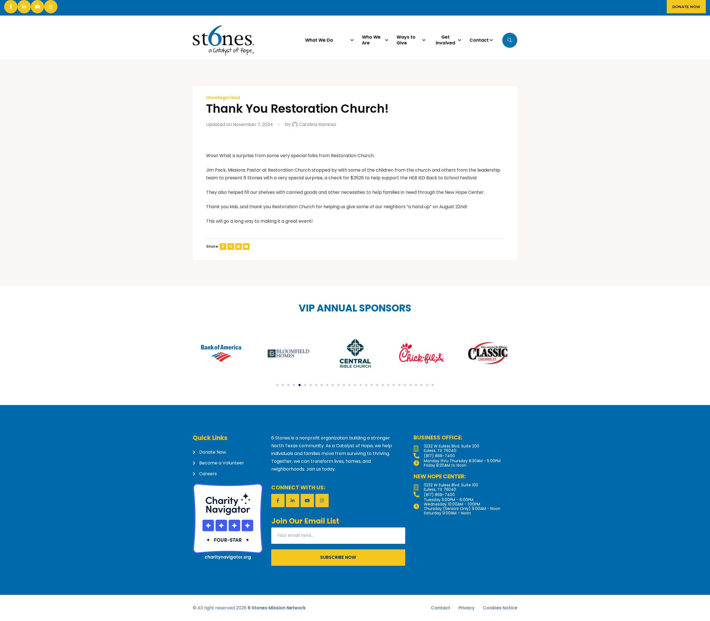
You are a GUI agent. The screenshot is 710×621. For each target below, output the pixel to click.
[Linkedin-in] (24, 6)
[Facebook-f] (10, 6)
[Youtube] (37, 6)
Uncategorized (223, 97)
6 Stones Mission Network (277, 608)
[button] (277, 385)
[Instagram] (50, 6)
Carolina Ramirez (317, 124)
